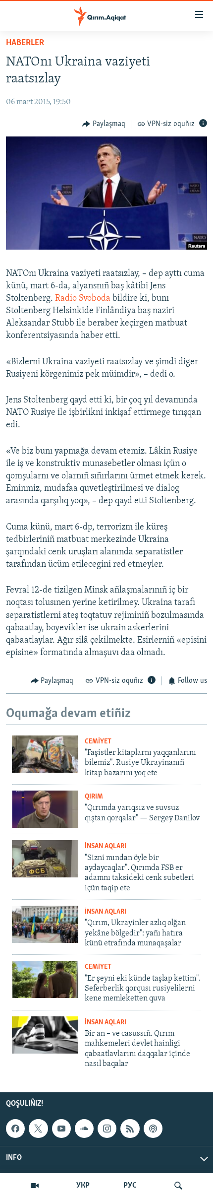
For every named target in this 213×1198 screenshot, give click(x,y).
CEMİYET (98, 741)
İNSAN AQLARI (105, 846)
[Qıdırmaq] (178, 1185)
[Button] (103, 124)
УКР (83, 1186)
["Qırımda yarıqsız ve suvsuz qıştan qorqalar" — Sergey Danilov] (45, 809)
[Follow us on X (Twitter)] (38, 1128)
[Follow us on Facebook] (15, 1128)
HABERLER (25, 43)
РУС (130, 1186)
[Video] (35, 1185)
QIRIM (94, 796)
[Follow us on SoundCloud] (84, 1128)
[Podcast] (153, 1128)
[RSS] (129, 1128)
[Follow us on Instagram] (107, 1128)
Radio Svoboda (82, 298)
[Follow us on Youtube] (61, 1128)
